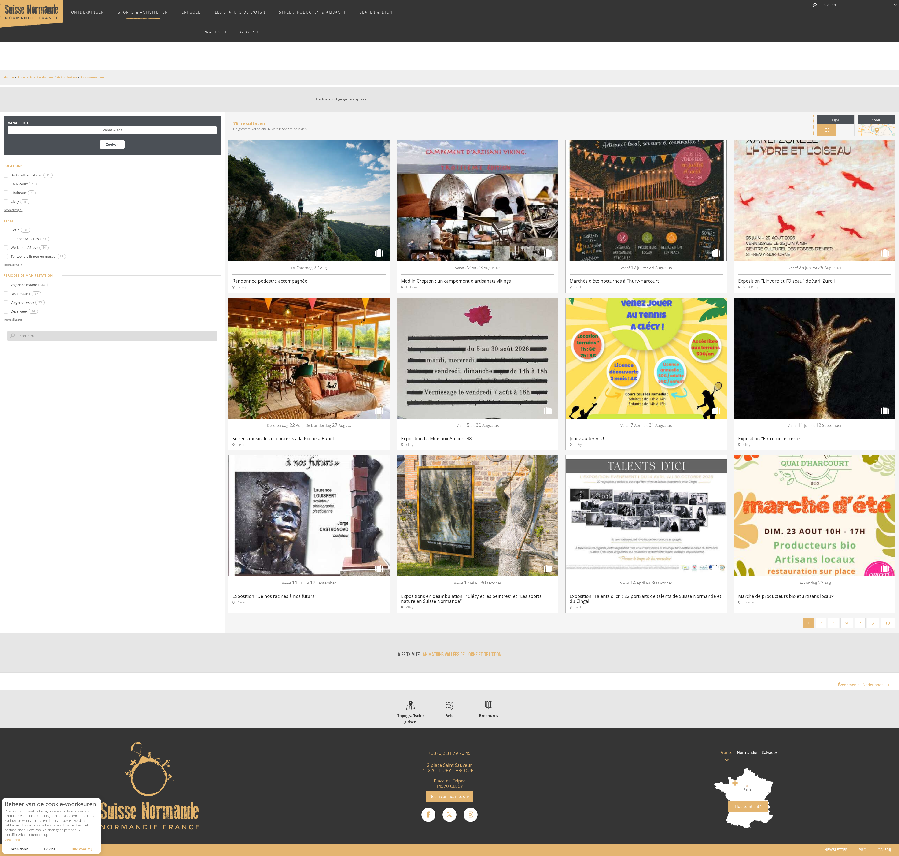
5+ (847, 623)
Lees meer (12, 839)
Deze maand (24, 293)
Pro (862, 849)
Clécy (18, 201)
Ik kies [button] (49, 849)
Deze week (23, 311)
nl (889, 5)
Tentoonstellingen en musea (37, 256)
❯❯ (888, 623)
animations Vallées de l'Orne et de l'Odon (462, 655)
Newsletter (835, 849)
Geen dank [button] (19, 849)
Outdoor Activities (28, 239)
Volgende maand (28, 285)
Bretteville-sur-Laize (30, 175)
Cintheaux (22, 192)
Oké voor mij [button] (81, 849)
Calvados (770, 752)
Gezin (19, 230)
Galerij (884, 849)
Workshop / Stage (28, 247)
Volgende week (26, 302)
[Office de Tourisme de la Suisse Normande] (31, 13)
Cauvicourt (22, 184)
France (726, 752)
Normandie (747, 752)
